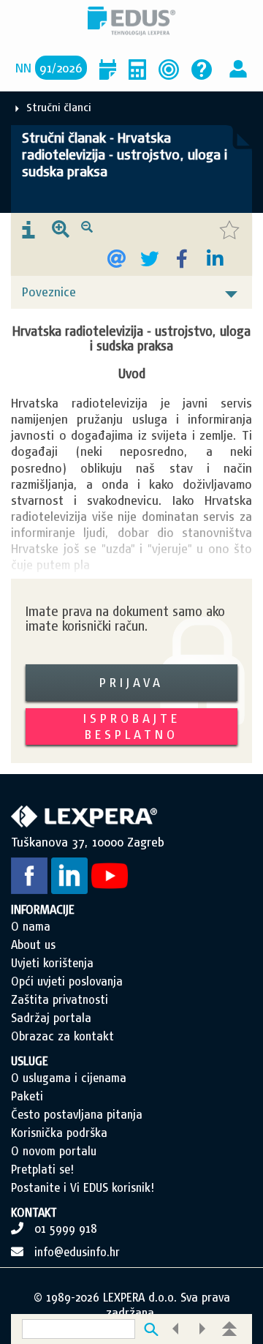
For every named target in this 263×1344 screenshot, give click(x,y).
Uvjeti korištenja (52, 963)
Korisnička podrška (59, 1132)
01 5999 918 (65, 1228)
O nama (30, 926)
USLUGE (29, 1061)
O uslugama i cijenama (68, 1077)
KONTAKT (34, 1212)
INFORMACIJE (43, 909)
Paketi (27, 1096)
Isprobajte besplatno (131, 726)
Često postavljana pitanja (76, 1114)
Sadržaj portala (51, 1017)
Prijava (131, 682)
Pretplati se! (42, 1169)
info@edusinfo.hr (77, 1251)
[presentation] (28, 230)
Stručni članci (58, 107)
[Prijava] (238, 67)
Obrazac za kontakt (62, 1036)
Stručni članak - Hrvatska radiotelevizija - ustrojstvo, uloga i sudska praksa (124, 155)
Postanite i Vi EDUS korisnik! (82, 1187)
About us (33, 944)
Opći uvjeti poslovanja (67, 981)
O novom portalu (53, 1151)
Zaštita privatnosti (59, 999)
